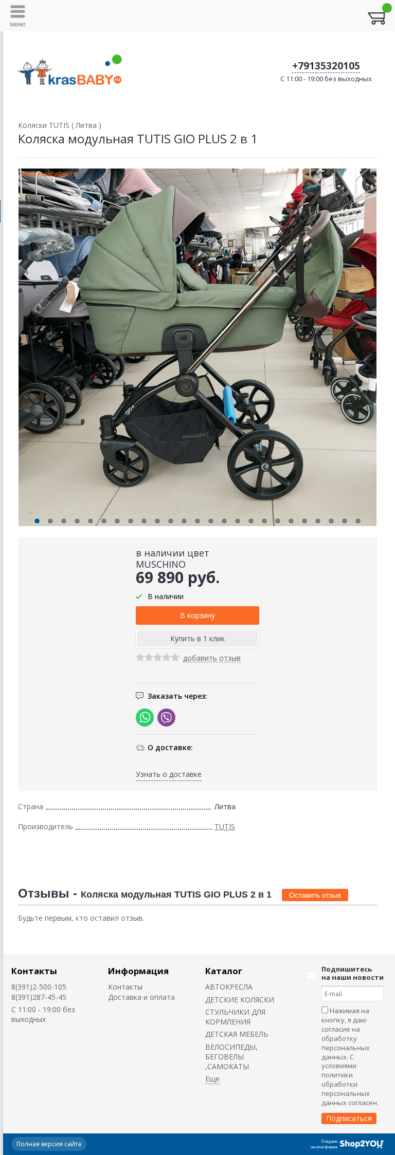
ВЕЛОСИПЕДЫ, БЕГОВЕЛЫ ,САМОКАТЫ (231, 1057)
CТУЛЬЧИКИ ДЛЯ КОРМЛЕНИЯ (235, 1017)
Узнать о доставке (169, 774)
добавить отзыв (212, 658)
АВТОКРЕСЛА (229, 987)
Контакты (34, 971)
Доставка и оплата (141, 997)
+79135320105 (326, 65)
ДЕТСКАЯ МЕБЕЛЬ (236, 1034)
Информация (138, 971)
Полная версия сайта (48, 1144)
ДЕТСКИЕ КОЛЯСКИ (239, 999)
